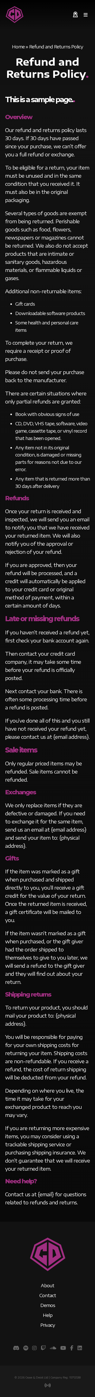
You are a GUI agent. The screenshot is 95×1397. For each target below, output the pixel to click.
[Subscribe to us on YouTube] (63, 1348)
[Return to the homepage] (14, 14)
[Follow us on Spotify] (25, 1348)
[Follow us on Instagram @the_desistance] (34, 1348)
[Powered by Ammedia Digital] (47, 1385)
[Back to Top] (48, 1271)
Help (47, 1315)
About (47, 1285)
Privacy (47, 1325)
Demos (47, 1305)
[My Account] (75, 15)
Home (18, 46)
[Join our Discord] (16, 1348)
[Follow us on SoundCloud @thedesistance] (53, 1348)
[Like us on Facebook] (71, 1348)
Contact (47, 1295)
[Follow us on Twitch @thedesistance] (43, 1348)
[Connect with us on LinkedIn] (80, 1348)
